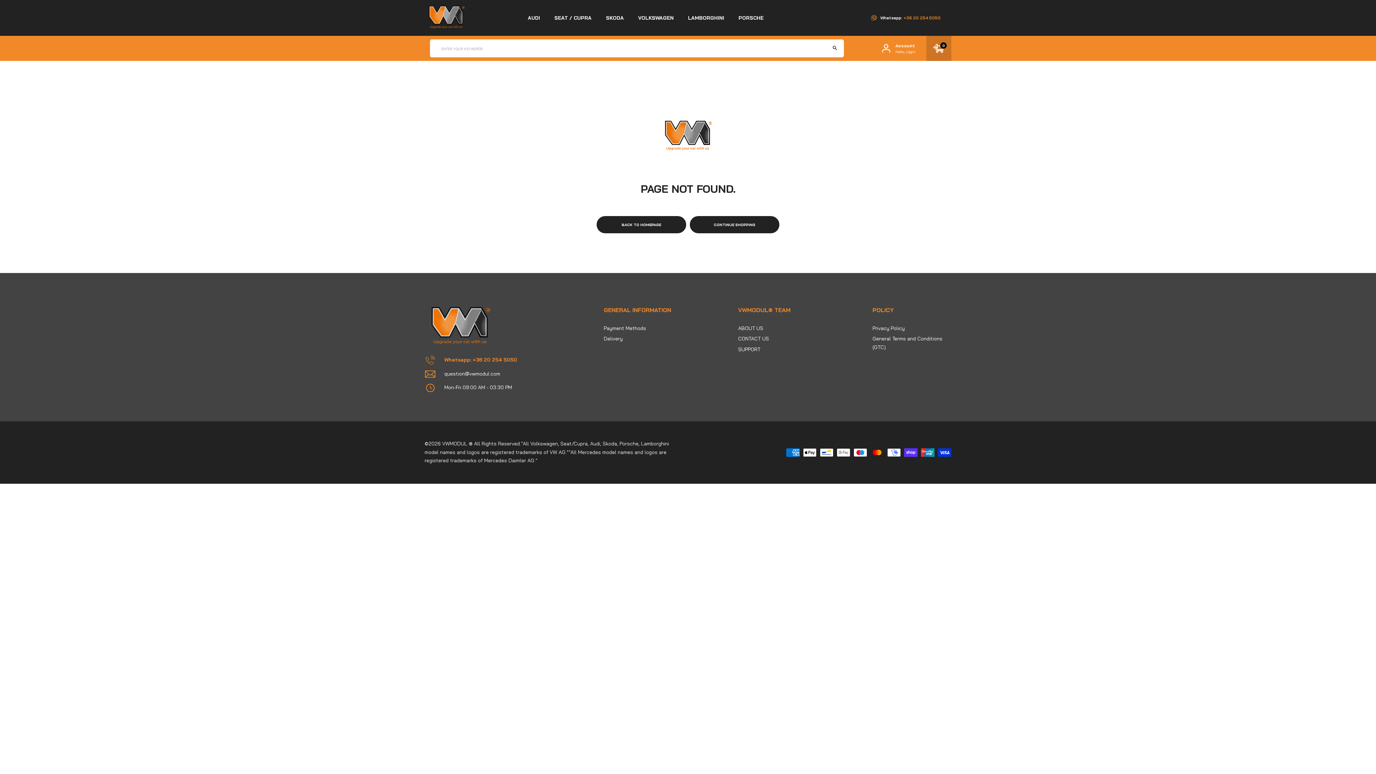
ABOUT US (750, 328)
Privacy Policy (889, 328)
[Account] (886, 48)
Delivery (613, 338)
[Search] (835, 48)
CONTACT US (753, 338)
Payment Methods (625, 328)
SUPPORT (749, 349)
